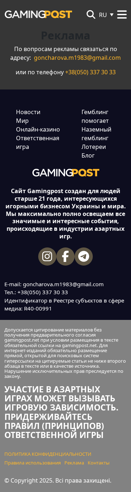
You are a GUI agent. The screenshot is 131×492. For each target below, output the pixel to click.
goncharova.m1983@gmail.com (77, 58)
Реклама (74, 462)
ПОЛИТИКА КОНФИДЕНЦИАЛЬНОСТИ (47, 454)
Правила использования (32, 462)
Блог (88, 155)
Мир (22, 121)
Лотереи (94, 147)
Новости (28, 112)
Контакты (99, 462)
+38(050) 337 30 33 (90, 72)
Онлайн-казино (38, 129)
